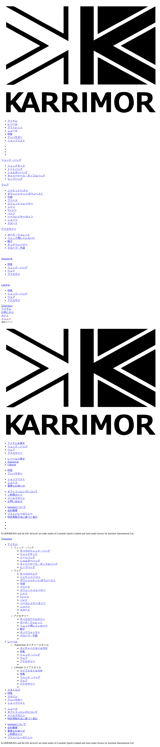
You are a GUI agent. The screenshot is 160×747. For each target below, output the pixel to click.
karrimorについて (17, 507)
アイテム (13, 121)
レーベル (13, 124)
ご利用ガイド (15, 494)
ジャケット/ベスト (18, 190)
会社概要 (13, 510)
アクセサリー (8, 229)
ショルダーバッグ (18, 172)
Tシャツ (12, 210)
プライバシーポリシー (20, 513)
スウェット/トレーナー (20, 203)
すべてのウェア (29, 573)
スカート (13, 223)
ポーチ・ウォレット (19, 234)
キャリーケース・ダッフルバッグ (26, 175)
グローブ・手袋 (16, 248)
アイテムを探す (16, 443)
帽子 (10, 241)
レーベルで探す (16, 458)
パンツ (11, 213)
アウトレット (15, 127)
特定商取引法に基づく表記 (23, 517)
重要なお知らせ (16, 485)
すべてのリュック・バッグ (35, 550)
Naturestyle (6, 258)
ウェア (5, 184)
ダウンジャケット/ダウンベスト (25, 193)
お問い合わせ (15, 501)
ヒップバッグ (15, 179)
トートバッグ (15, 169)
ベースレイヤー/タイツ (20, 216)
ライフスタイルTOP (31, 670)
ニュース (13, 130)
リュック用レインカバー (21, 238)
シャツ (11, 206)
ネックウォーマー (18, 244)
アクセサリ (14, 274)
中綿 (10, 197)
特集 (10, 134)
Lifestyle (5, 285)
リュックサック (16, 165)
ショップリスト (16, 140)
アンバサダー (15, 137)
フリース (13, 200)
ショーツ (13, 220)
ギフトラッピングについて (23, 491)
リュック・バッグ (11, 160)
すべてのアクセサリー (32, 619)
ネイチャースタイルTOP (33, 648)
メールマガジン (16, 498)
